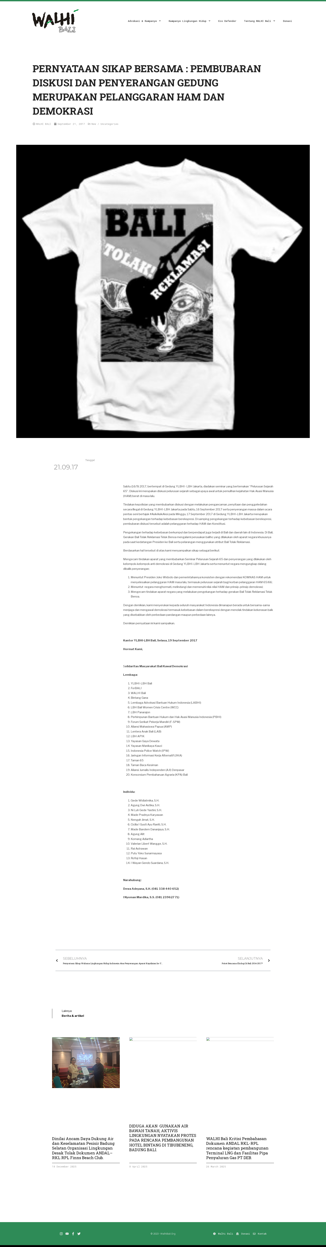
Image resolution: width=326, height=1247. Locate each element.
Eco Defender (227, 21)
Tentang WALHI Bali (257, 21)
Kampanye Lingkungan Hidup (187, 21)
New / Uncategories (104, 124)
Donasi (287, 21)
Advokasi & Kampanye (142, 21)
